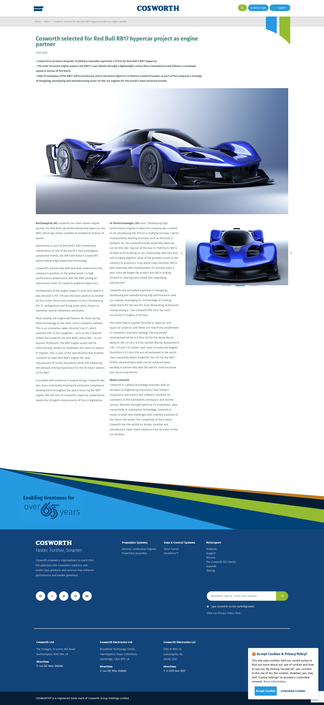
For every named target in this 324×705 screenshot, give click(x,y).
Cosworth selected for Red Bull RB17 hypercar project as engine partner (90, 21)
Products (211, 549)
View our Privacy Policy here (224, 613)
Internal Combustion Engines (139, 549)
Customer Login (258, 8)
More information (274, 681)
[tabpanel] (236, 253)
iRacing (210, 570)
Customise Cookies (293, 691)
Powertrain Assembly (134, 553)
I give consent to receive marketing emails (232, 606)
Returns (210, 557)
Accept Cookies (265, 691)
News (47, 21)
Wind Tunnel (171, 549)
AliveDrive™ (171, 553)
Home (38, 21)
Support (282, 8)
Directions (42, 661)
